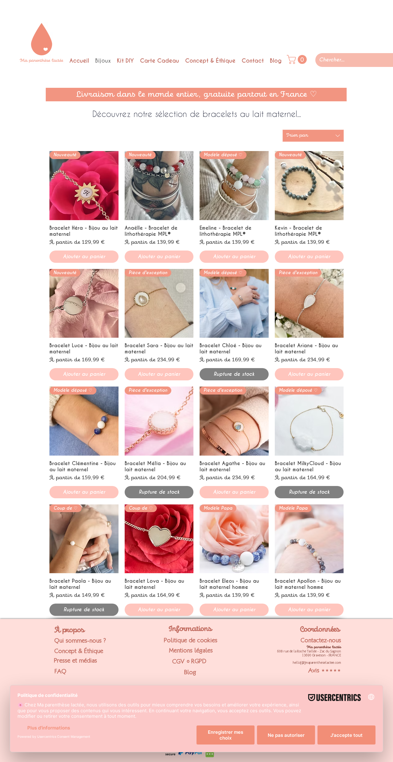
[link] (298, 59)
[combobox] (313, 136)
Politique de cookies (190, 640)
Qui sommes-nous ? (80, 640)
